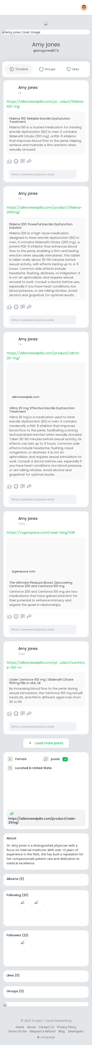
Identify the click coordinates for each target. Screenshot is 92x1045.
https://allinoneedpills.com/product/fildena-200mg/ (44, 210)
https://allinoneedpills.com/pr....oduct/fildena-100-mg (46, 104)
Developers (76, 1031)
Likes (10, 975)
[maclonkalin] (25, 905)
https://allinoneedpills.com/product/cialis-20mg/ (42, 820)
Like (9, 161)
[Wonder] (16, 161)
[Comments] (22, 161)
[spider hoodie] (53, 905)
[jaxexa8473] (25, 957)
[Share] (29, 161)
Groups (12, 991)
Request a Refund (42, 1031)
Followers (14, 935)
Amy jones (46, 44)
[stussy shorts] (12, 917)
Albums (12, 879)
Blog (61, 1031)
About (31, 1027)
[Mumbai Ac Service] (53, 957)
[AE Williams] (66, 945)
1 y (19, 93)
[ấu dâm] (12, 957)
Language (47, 1037)
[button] (84, 7)
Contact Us (46, 1027)
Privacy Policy (66, 1027)
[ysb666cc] (39, 957)
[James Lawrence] (12, 905)
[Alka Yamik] (53, 945)
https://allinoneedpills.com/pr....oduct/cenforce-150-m (46, 665)
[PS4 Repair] (53, 917)
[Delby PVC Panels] (39, 917)
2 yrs (21, 524)
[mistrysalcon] (39, 905)
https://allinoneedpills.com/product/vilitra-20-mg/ (43, 356)
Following (14, 895)
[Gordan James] (39, 945)
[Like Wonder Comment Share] (19, 161)
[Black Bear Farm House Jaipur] (25, 917)
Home (20, 1027)
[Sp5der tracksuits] (66, 905)
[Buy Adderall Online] (25, 945)
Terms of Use (17, 1031)
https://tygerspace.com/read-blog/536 (41, 532)
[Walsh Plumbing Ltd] (12, 945)
